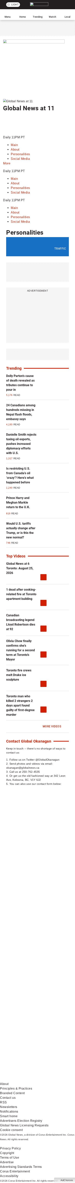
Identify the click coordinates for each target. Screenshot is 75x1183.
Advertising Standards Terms (21, 1167)
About (15, 149)
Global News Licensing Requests (24, 1125)
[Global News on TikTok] (29, 1019)
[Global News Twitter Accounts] (29, 898)
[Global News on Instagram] (29, 959)
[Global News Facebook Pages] (29, 868)
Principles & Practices (16, 1088)
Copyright (7, 1153)
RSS (3, 1102)
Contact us (8, 1098)
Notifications (9, 1111)
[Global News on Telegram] (29, 1049)
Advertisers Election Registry (21, 1121)
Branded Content (12, 1093)
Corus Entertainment (15, 1171)
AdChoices (67, 1180)
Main (14, 145)
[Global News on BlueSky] (29, 1079)
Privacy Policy (10, 1148)
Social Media (20, 159)
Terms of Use (9, 1157)
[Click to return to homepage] (16, 122)
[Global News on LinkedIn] (29, 989)
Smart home (9, 1116)
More (6, 163)
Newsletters (8, 1107)
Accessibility (9, 1176)
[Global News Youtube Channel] (29, 929)
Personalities (20, 154)
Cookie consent (11, 1130)
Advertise (7, 1162)
